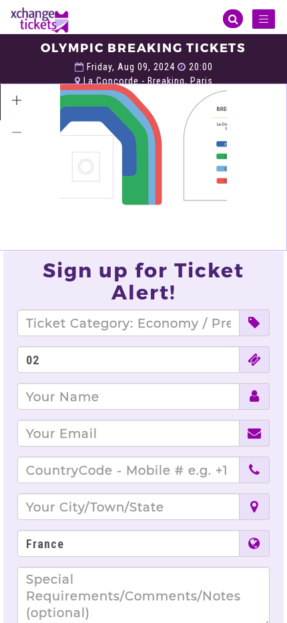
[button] (17, 100)
